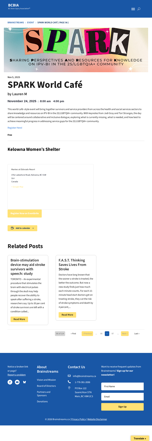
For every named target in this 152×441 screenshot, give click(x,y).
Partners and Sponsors (43, 393)
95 (101, 333)
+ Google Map (17, 186)
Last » (136, 333)
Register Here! (15, 128)
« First (73, 333)
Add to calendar (23, 228)
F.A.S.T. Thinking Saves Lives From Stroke (72, 265)
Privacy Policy (78, 419)
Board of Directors (46, 386)
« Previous (87, 333)
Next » (125, 333)
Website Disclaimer (97, 419)
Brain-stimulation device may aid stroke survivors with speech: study (28, 267)
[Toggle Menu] (133, 9)
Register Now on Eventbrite (25, 213)
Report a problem (17, 375)
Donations (42, 401)
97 (113, 333)
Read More (19, 319)
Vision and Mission (46, 380)
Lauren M (19, 94)
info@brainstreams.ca (84, 376)
